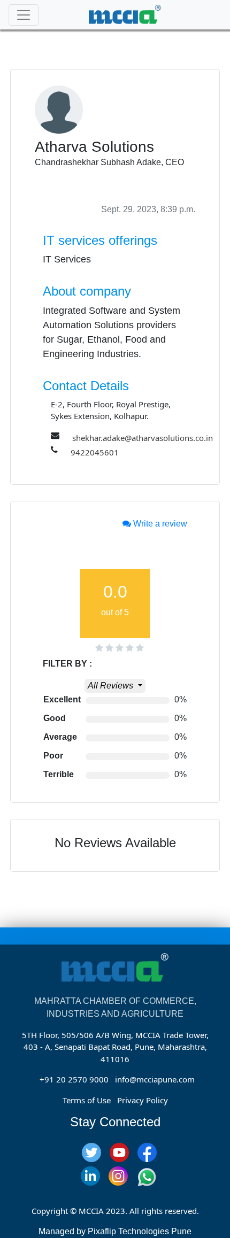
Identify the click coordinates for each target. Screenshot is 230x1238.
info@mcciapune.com (155, 1079)
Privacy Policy (142, 1100)
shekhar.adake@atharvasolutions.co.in (142, 437)
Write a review (159, 523)
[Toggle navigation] (24, 15)
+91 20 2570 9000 (74, 1079)
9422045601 (95, 452)
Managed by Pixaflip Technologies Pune (115, 1231)
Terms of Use (87, 1100)
